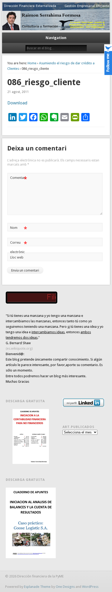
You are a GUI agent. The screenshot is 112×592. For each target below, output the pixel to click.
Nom (18, 228)
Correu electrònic (18, 247)
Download (17, 102)
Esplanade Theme (37, 587)
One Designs (65, 587)
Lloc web (16, 257)
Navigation (56, 37)
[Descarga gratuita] (30, 436)
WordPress (90, 587)
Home (32, 63)
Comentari (18, 178)
